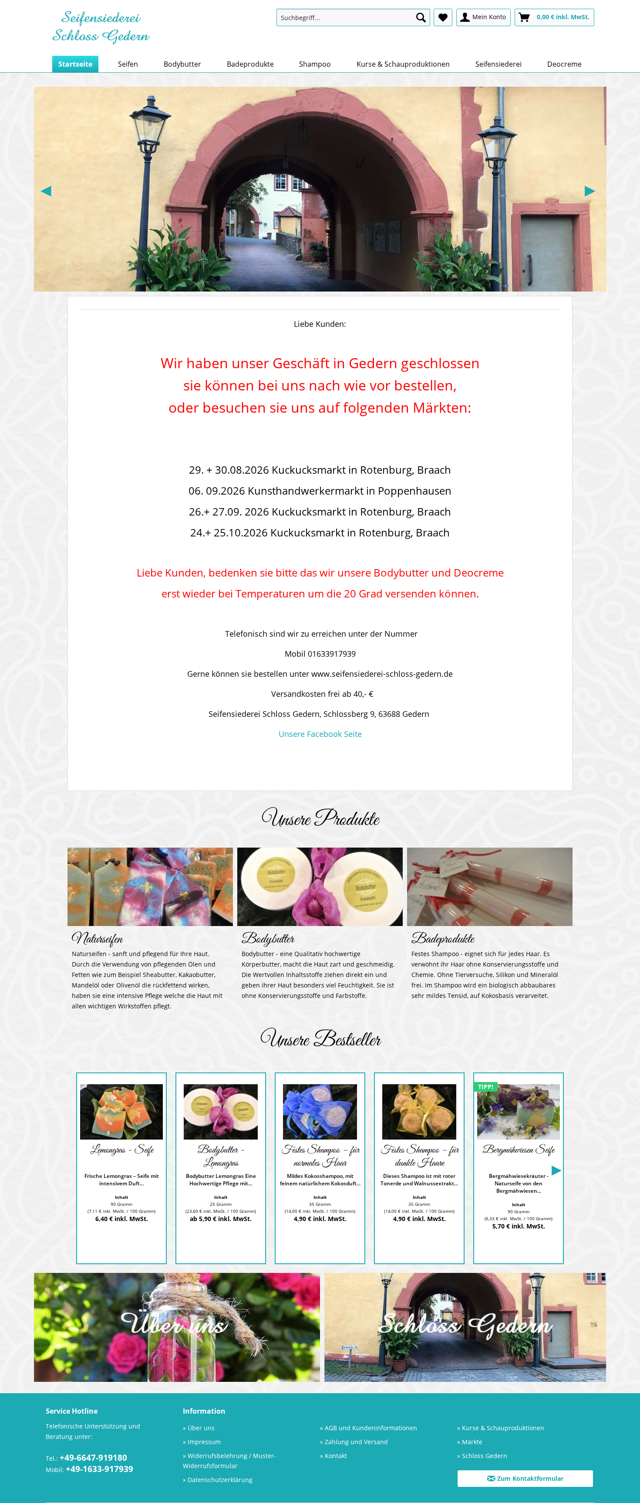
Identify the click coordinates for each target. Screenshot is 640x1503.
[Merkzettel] (443, 17)
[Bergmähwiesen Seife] (518, 1112)
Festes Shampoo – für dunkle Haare (419, 1157)
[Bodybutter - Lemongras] (221, 1112)
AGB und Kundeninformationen (371, 1428)
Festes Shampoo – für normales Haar (320, 1157)
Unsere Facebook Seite (320, 734)
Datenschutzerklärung (220, 1480)
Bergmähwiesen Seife (518, 1150)
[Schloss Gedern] (465, 1327)
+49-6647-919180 (93, 1457)
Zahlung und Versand (356, 1442)
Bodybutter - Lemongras (221, 1157)
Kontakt (336, 1456)
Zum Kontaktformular (529, 1478)
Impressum (204, 1442)
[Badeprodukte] (489, 887)
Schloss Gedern (484, 1456)
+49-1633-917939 (99, 1469)
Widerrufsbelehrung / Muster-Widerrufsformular (229, 1461)
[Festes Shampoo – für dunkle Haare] (419, 1112)
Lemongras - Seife (121, 1150)
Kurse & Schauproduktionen (503, 1428)
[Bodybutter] (320, 887)
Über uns (201, 1428)
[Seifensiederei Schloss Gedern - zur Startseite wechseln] (101, 30)
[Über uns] (177, 1327)
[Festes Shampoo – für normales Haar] (320, 1112)
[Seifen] (150, 887)
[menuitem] (353, 17)
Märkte (472, 1442)
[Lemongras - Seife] (121, 1112)
